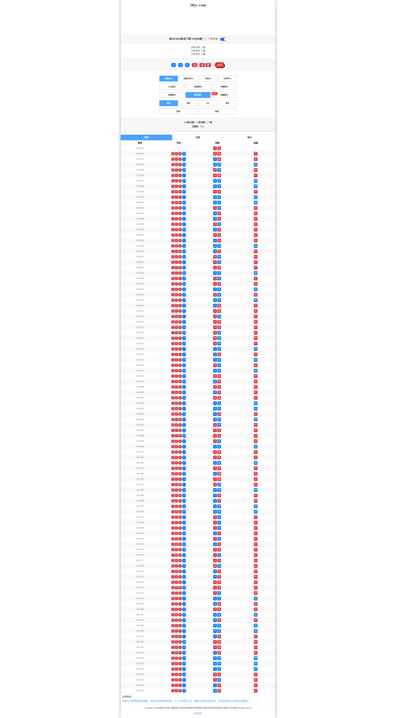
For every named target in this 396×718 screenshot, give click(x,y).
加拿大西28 (188, 78)
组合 (168, 103)
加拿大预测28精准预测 (161, 701)
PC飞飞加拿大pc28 (183, 701)
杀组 (188, 103)
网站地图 (198, 713)
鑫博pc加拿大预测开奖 (205, 701)
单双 (227, 103)
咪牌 (219, 65)
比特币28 (227, 78)
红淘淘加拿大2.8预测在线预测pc (233, 701)
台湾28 (208, 78)
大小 (208, 103)
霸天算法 (198, 95)
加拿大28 (168, 78)
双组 (217, 111)
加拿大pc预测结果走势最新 (135, 701)
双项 (178, 111)
